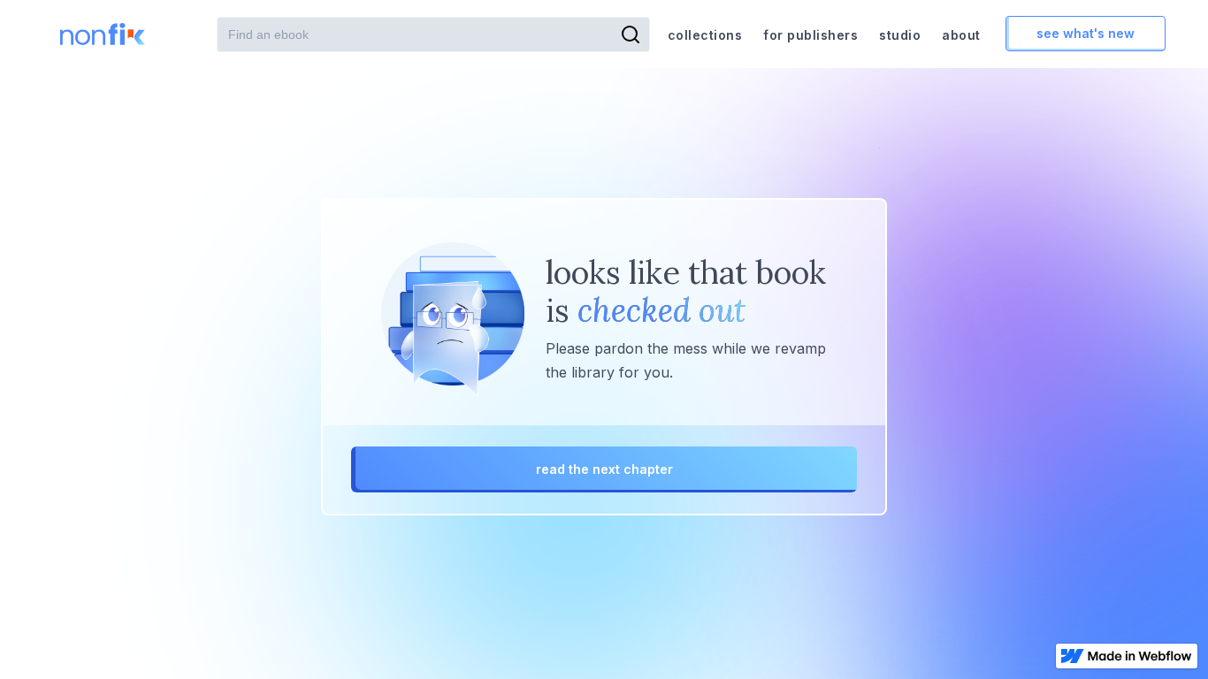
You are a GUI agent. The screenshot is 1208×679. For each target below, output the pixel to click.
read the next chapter (604, 469)
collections (705, 34)
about (961, 34)
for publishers (810, 34)
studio (900, 34)
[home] (108, 34)
